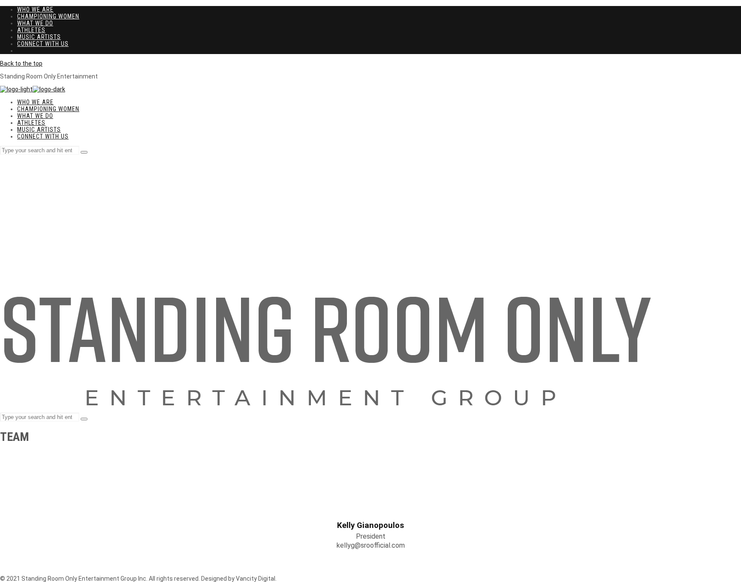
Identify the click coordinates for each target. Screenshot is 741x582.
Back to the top (21, 63)
